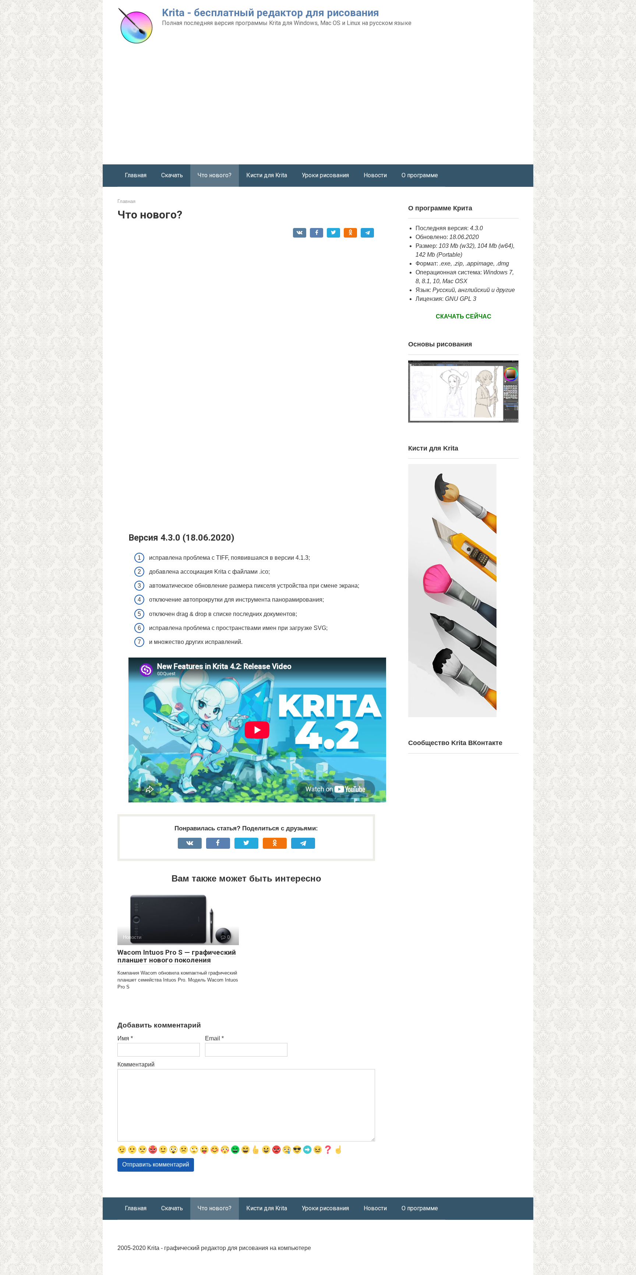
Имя (125, 1038)
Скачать (172, 175)
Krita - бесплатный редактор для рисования (270, 13)
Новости (375, 175)
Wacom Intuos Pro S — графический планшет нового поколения (176, 956)
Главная (135, 175)
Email (214, 1038)
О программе (420, 175)
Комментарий (136, 1064)
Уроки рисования (325, 175)
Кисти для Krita (266, 175)
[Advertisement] (318, 109)
